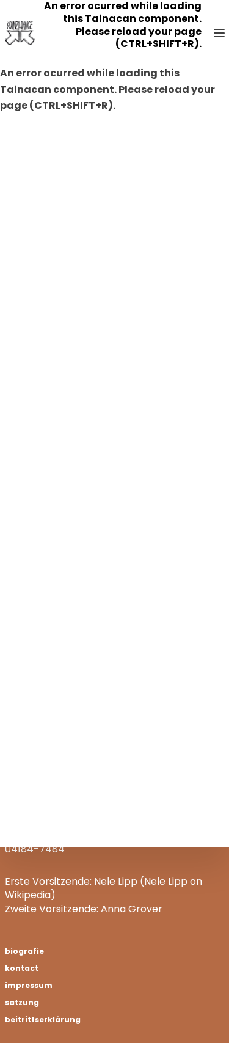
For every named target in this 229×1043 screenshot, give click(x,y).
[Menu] (219, 32)
